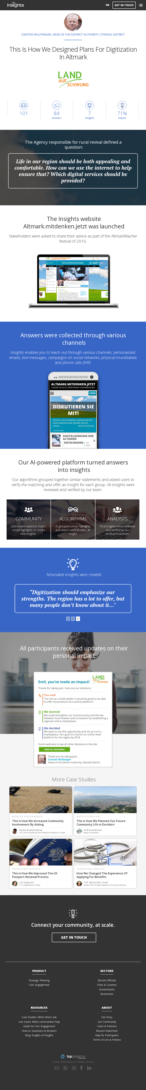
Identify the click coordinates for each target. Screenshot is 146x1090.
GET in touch (74, 937)
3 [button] (78, 618)
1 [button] (68, 618)
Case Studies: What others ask (39, 1017)
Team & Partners (107, 1026)
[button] (141, 5)
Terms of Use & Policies (107, 1039)
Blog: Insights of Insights (39, 1035)
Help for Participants (107, 1035)
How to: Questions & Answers (39, 1030)
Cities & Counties (107, 984)
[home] (55, 5)
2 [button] (73, 618)
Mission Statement (107, 1030)
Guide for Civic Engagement (39, 1026)
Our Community (107, 1021)
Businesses (106, 993)
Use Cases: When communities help (39, 1021)
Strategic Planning (39, 980)
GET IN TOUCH (124, 5)
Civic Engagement (39, 984)
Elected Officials (107, 980)
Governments (107, 989)
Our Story (106, 1017)
